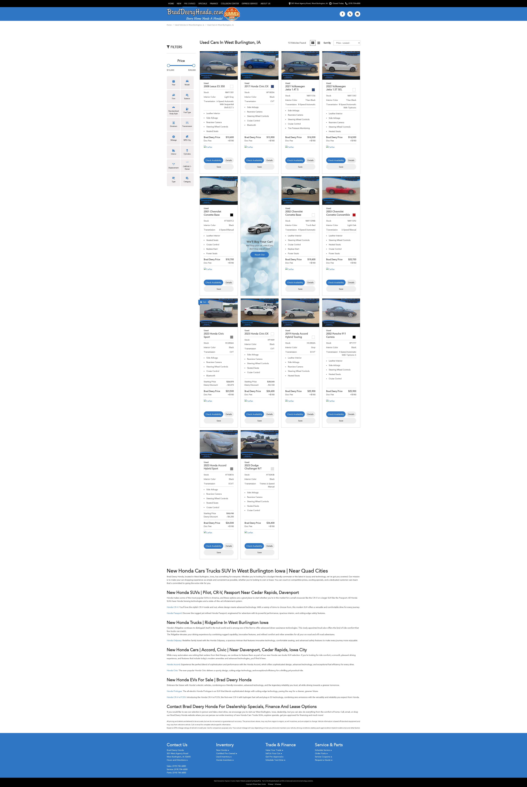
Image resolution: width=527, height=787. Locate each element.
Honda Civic (172, 670)
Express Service (250, 3)
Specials (202, 3)
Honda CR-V (172, 607)
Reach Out (259, 254)
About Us (265, 3)
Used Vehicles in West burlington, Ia (190, 25)
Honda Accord (173, 664)
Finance (214, 3)
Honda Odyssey (174, 640)
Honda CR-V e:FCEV (176, 697)
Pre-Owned (189, 3)
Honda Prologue (174, 691)
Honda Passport (174, 613)
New (179, 3)
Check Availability (213, 160)
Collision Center (230, 3)
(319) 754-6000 (179, 766)
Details (229, 160)
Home (171, 3)
